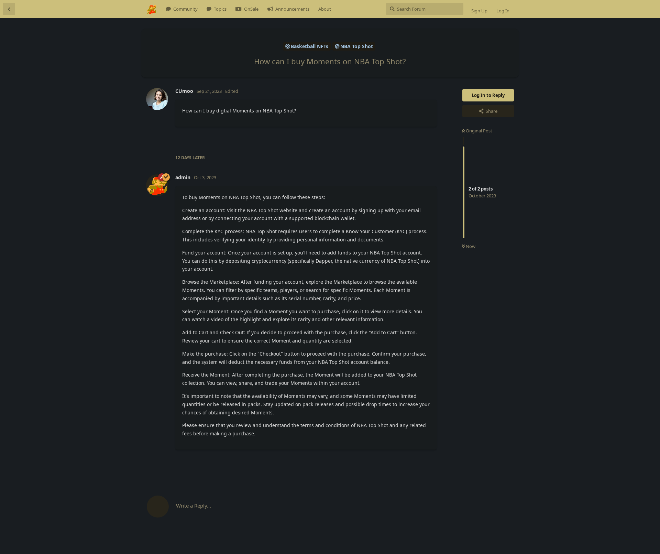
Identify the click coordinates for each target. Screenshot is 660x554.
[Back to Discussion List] (9, 9)
